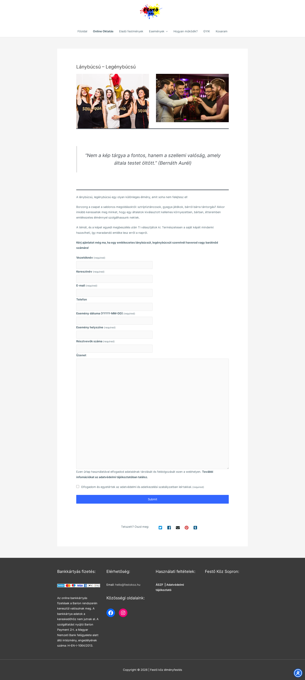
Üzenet (81, 355)
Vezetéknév (90, 257)
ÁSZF (159, 584)
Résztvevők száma (95, 341)
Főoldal (82, 31)
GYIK (206, 31)
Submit (152, 499)
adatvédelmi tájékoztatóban (118, 477)
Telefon (81, 299)
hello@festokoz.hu (127, 584)
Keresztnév (90, 271)
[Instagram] (123, 613)
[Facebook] (110, 613)
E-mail (86, 285)
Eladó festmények (131, 31)
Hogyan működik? (185, 31)
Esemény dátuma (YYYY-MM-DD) (105, 313)
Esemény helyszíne (96, 327)
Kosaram (221, 31)
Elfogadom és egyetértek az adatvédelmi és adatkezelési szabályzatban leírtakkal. (142, 487)
